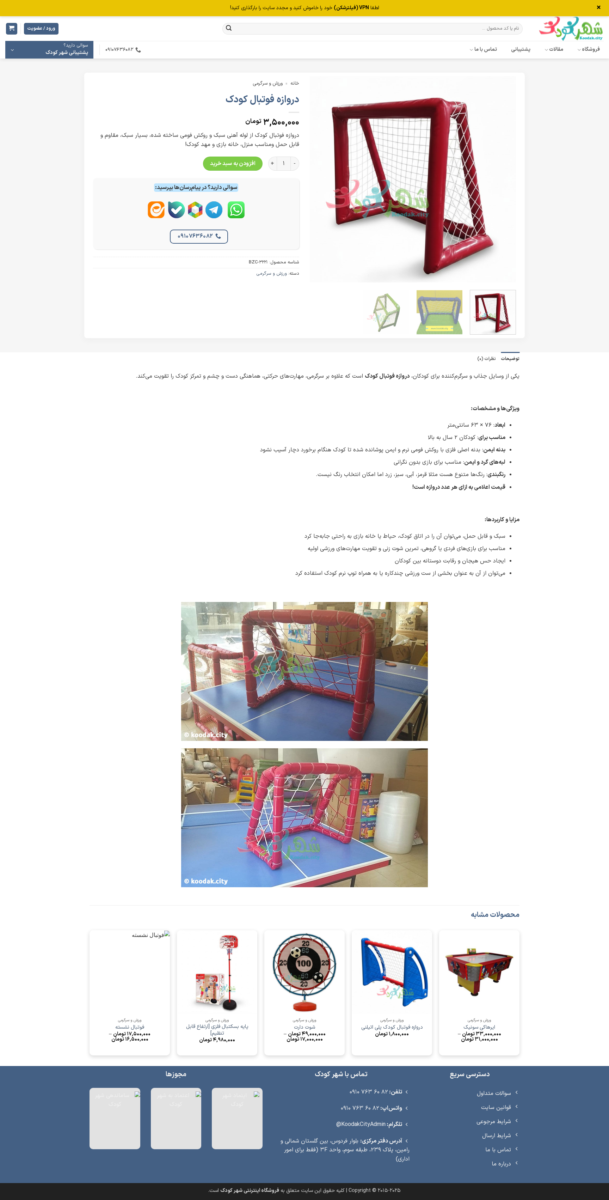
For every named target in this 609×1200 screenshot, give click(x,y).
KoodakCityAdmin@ (361, 1124)
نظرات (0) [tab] (486, 358)
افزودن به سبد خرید (233, 163)
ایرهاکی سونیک (479, 1027)
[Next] (317, 179)
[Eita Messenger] (156, 215)
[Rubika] (195, 215)
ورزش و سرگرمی (268, 83)
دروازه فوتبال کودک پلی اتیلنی (392, 1027)
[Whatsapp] (236, 215)
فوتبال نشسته (129, 1027)
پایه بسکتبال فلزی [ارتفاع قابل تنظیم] (217, 1030)
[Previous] (503, 179)
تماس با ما (485, 49)
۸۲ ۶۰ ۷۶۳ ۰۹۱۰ (369, 1092)
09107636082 (195, 236)
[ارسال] (229, 29)
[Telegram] (213, 215)
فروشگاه (591, 49)
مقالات (556, 49)
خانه (294, 83)
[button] (11, 29)
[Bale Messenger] (176, 215)
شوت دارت (304, 1027)
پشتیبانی (520, 49)
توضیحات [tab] (510, 358)
